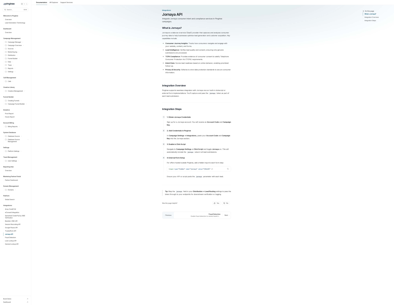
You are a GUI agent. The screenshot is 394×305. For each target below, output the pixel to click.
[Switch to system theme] (22, 4)
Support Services (66, 2)
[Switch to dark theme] (27, 4)
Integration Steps (370, 20)
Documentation (41, 2)
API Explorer (54, 2)
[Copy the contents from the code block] (228, 169)
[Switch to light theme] (24, 4)
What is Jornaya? (370, 14)
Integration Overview (372, 17)
